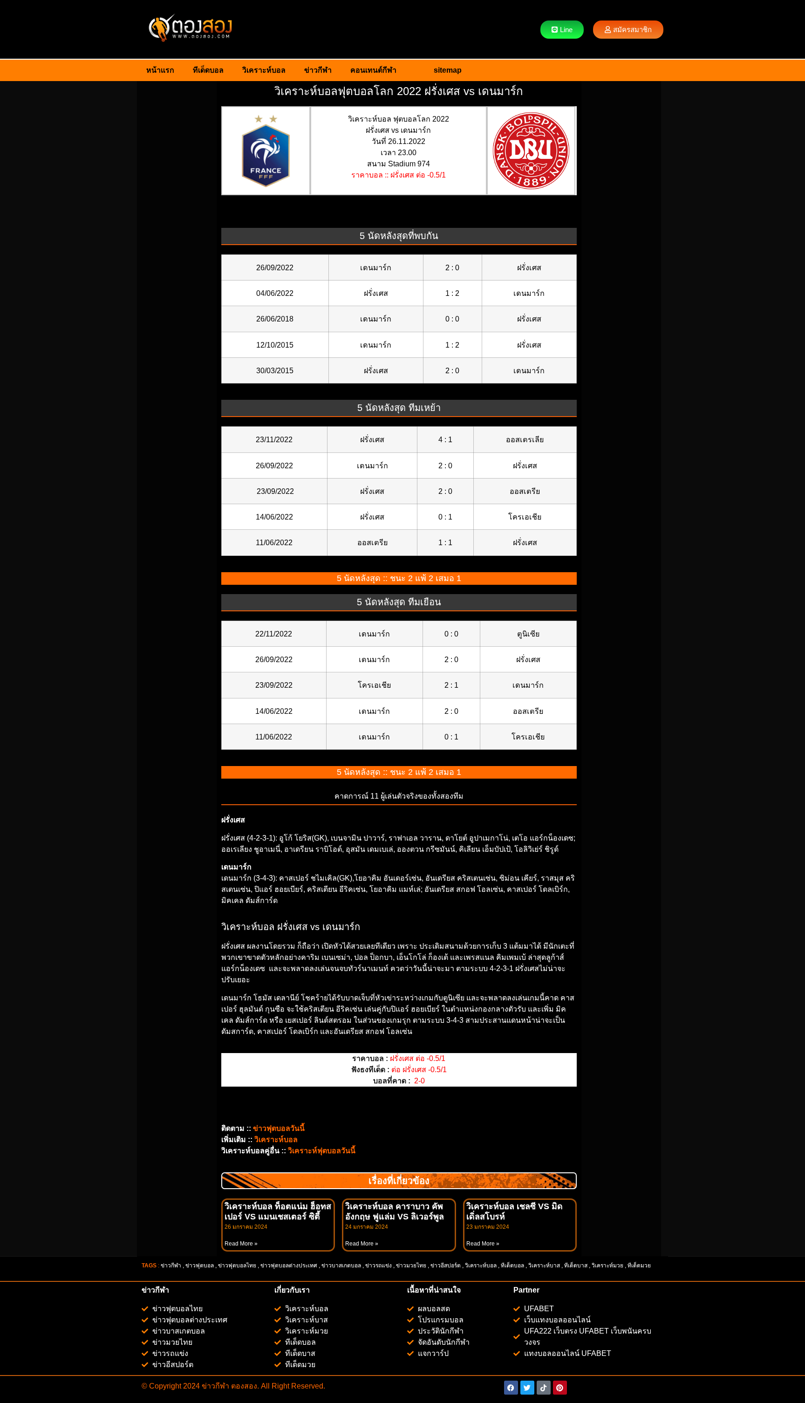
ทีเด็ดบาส (575, 1265)
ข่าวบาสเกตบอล (341, 1265)
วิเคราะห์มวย (607, 1265)
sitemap (448, 70)
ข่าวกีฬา (318, 70)
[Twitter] (527, 1388)
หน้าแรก (160, 70)
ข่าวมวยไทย (411, 1265)
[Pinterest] (560, 1388)
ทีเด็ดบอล (208, 70)
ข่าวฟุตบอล (199, 1265)
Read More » (241, 1243)
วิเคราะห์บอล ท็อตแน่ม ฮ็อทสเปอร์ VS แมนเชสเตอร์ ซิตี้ (278, 1211)
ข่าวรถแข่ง (378, 1265)
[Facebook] (511, 1388)
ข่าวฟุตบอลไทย (237, 1265)
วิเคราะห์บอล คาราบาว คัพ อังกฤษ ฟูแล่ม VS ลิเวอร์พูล (394, 1211)
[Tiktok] (544, 1388)
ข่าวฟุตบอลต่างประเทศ (288, 1265)
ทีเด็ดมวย (640, 1265)
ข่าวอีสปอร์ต (445, 1265)
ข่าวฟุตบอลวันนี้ (279, 1128)
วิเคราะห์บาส (544, 1265)
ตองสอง (243, 1386)
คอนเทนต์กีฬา (373, 70)
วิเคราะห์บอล (264, 70)
